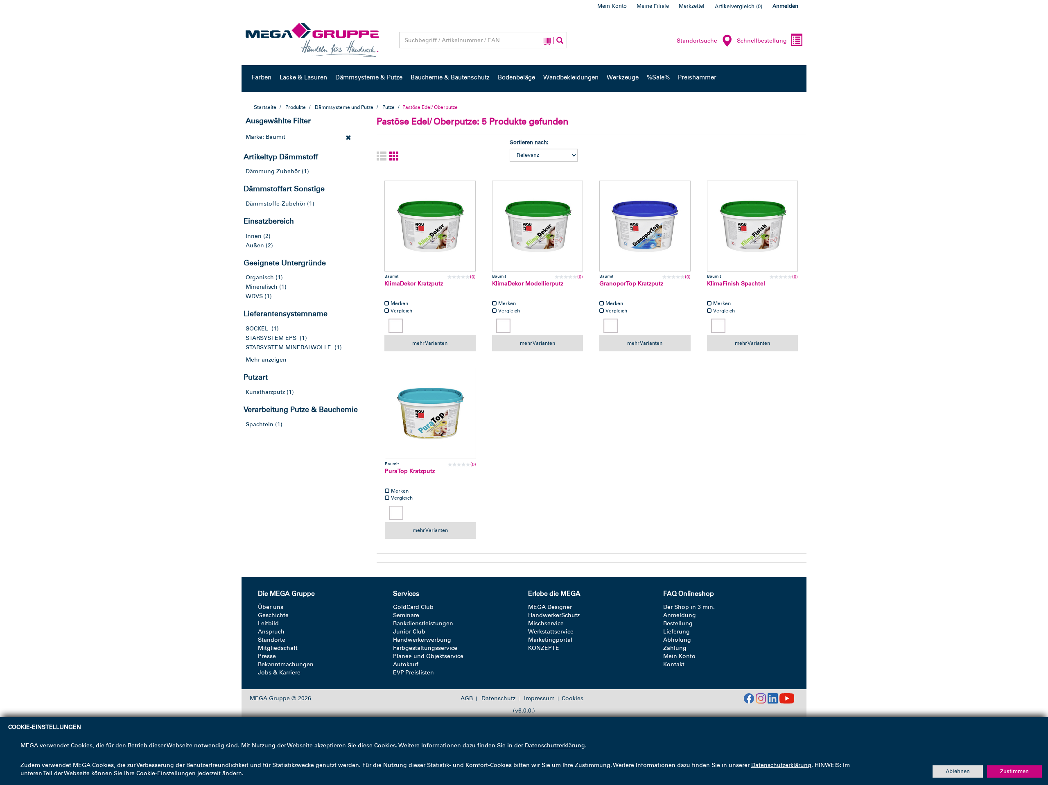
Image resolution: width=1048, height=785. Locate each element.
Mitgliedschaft (278, 648)
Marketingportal (550, 639)
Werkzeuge (623, 77)
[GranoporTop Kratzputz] (645, 226)
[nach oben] (1026, 743)
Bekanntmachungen (286, 664)
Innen (254, 236)
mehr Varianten (429, 343)
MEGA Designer (550, 607)
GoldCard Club (413, 607)
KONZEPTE (543, 648)
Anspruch (271, 631)
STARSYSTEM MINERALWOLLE (288, 347)
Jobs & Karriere (279, 672)
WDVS (254, 296)
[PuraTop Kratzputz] (430, 413)
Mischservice (546, 623)
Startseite (265, 107)
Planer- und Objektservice (428, 656)
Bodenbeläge (516, 77)
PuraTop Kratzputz (410, 471)
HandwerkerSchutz (554, 615)
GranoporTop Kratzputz (631, 283)
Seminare (406, 615)
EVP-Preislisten (413, 672)
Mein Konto (612, 6)
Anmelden (785, 6)
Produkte (295, 107)
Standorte (271, 639)
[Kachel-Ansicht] (394, 157)
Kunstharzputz (265, 392)
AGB (467, 699)
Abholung (677, 639)
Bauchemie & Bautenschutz (450, 77)
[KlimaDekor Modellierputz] (538, 226)
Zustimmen (1014, 771)
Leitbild (268, 623)
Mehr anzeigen (266, 359)
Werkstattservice (551, 631)
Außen (255, 245)
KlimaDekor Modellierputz (527, 283)
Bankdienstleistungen (423, 623)
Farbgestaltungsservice (425, 648)
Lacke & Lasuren (303, 77)
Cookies (572, 698)
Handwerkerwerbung (422, 639)
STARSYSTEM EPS (271, 338)
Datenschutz (498, 699)
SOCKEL (257, 328)
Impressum (539, 699)
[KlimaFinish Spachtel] (753, 226)
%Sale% (658, 77)
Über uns (270, 607)
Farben (261, 77)
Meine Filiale (653, 6)
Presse (267, 656)
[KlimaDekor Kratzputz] (430, 226)
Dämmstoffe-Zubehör (275, 203)
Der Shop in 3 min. (689, 607)
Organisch (260, 277)
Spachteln (259, 424)
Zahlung (675, 648)
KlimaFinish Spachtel (736, 283)
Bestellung (678, 623)
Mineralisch (262, 286)
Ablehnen (958, 771)
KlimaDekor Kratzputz (413, 283)
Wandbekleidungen (571, 77)
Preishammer (697, 77)
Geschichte (273, 615)
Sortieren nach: (529, 142)
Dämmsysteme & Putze (368, 77)
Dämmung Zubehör (273, 171)
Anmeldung (679, 615)
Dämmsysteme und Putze (344, 107)
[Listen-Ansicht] (381, 157)
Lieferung (676, 631)
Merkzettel (692, 6)
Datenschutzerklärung (555, 745)
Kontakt (673, 664)
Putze (388, 107)
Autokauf (405, 664)
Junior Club (409, 631)
